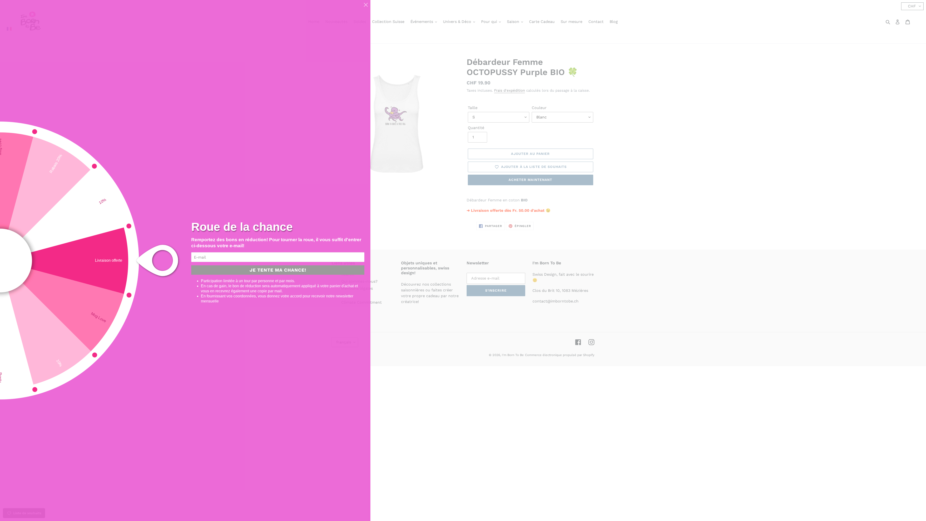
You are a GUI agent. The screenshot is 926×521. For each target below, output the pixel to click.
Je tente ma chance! (278, 270)
